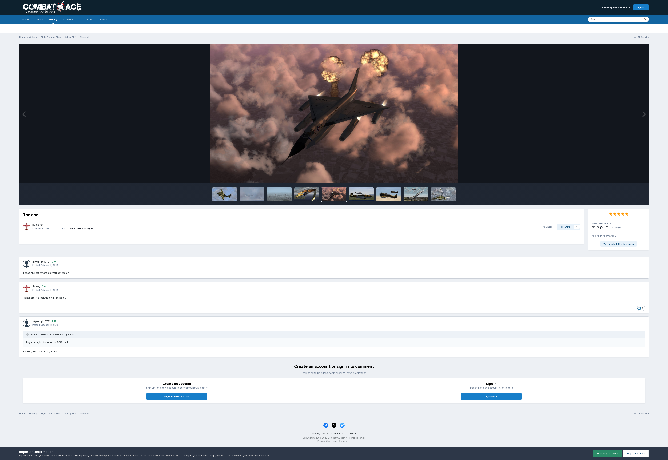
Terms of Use (65, 455)
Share (548, 226)
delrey (39, 224)
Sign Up (641, 7)
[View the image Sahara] (388, 194)
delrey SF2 (600, 227)
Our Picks (87, 19)
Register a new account (177, 396)
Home (25, 19)
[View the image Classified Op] (224, 194)
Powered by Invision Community (334, 441)
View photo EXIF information (618, 244)
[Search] (645, 19)
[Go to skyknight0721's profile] (26, 264)
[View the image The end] (334, 194)
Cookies (351, 433)
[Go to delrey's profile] (26, 227)
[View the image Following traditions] (416, 194)
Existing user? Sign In (615, 7)
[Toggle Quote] (27, 334)
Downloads (69, 19)
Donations (104, 19)
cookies (118, 455)
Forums (39, 19)
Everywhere (630, 19)
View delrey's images (81, 228)
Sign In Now (491, 396)
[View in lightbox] (334, 113)
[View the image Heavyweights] (279, 194)
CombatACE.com (336, 438)
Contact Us (337, 433)
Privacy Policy (320, 433)
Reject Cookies (636, 453)
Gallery (53, 19)
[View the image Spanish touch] (361, 194)
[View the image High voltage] (252, 194)
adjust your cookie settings (200, 455)
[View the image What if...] (306, 194)
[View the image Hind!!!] (443, 194)
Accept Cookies (609, 453)
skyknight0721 (41, 261)
